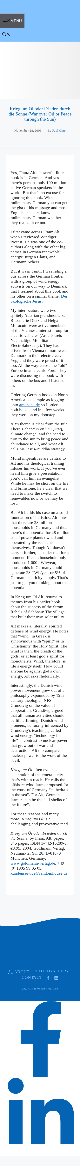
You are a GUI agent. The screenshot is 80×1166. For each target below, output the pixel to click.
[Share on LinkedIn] (41, 1151)
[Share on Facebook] (41, 1075)
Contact (32, 977)
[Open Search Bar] (6, 35)
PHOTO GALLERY (51, 971)
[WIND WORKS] (12, 12)
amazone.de (29, 404)
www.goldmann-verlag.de (32, 863)
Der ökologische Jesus (38, 299)
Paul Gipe (59, 130)
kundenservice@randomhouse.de (39, 873)
